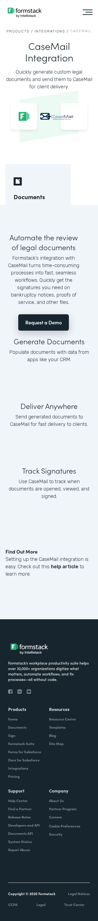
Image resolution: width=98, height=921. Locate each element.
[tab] (38, 184)
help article (64, 567)
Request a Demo (43, 322)
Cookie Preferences (64, 826)
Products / (20, 31)
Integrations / (52, 31)
